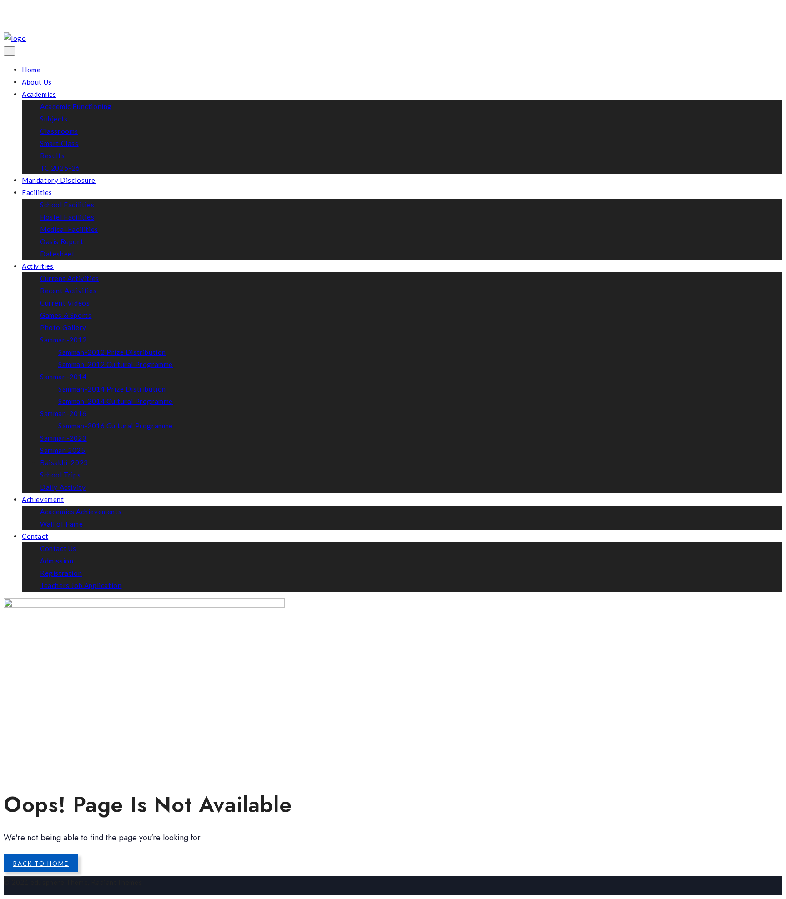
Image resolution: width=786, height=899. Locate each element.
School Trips (60, 475)
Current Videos (65, 303)
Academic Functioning (76, 106)
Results (52, 155)
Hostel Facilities (67, 217)
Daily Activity (63, 487)
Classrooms (59, 131)
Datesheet (57, 254)
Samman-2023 (63, 438)
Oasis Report (61, 241)
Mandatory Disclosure (59, 180)
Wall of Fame (61, 524)
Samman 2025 (63, 450)
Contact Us (58, 548)
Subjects (54, 119)
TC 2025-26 (60, 168)
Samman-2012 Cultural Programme (115, 364)
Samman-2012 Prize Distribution (112, 352)
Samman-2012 (63, 340)
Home (31, 69)
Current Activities (69, 278)
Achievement (43, 499)
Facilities (37, 192)
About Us (37, 82)
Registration (61, 573)
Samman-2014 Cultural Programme (115, 401)
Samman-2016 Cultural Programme (115, 426)
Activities (38, 266)
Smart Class (59, 143)
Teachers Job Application (80, 585)
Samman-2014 (63, 376)
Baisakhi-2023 (64, 462)
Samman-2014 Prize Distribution (112, 389)
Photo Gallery (63, 327)
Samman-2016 (63, 413)
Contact (35, 536)
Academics (39, 94)
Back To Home (41, 863)
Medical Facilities (69, 229)
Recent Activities (68, 290)
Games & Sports (65, 315)
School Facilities (67, 205)
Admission (56, 561)
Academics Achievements (80, 511)
